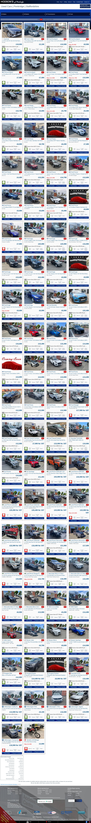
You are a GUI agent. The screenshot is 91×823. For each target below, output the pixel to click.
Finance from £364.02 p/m (10, 279)
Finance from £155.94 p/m (33, 80)
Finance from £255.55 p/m (78, 647)
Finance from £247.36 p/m (77, 46)
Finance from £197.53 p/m (55, 213)
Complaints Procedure (82, 819)
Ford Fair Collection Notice (73, 819)
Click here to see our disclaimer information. (8, 784)
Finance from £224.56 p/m (10, 113)
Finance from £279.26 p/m (11, 346)
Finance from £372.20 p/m (33, 246)
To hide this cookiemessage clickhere (4, 818)
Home (58, 1)
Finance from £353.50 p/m (77, 246)
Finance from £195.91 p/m (55, 647)
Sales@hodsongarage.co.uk (14, 804)
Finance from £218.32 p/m (77, 681)
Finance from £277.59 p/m (55, 614)
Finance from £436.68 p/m (55, 246)
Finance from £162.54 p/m (33, 647)
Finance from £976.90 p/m (55, 548)
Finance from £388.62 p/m (55, 446)
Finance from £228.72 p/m (77, 80)
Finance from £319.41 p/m (11, 46)
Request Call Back (17, 52)
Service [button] (69, 1)
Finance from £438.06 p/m (77, 714)
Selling (65, 1)
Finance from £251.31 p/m (11, 379)
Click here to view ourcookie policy (7, 816)
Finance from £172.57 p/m (55, 146)
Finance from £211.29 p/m (10, 313)
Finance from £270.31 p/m (10, 412)
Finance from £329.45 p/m (78, 446)
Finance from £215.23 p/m (56, 412)
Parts (74, 1)
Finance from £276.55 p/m (77, 379)
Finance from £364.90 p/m (10, 647)
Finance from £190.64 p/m (11, 477)
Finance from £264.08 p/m (77, 179)
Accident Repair (79, 1)
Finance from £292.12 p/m (55, 279)
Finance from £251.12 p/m (56, 179)
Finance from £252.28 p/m (77, 211)
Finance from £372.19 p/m (55, 313)
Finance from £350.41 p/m (33, 279)
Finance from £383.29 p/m (78, 313)
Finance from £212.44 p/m (33, 213)
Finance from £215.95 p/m (11, 679)
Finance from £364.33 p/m (10, 714)
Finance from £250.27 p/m (78, 346)
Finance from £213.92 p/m (77, 113)
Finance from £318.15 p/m (33, 179)
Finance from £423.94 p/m (55, 714)
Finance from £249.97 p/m (33, 379)
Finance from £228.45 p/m (33, 113)
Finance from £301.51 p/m (33, 681)
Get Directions (78, 800)
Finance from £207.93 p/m (10, 213)
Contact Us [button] (86, 1)
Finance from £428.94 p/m (55, 581)
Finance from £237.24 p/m (56, 379)
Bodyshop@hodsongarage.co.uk (15, 807)
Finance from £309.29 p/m (33, 714)
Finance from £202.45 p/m (56, 80)
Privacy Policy (66, 819)
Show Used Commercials (85, 7)
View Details (7, 52)
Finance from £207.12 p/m (33, 146)
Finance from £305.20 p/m (77, 279)
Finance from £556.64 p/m (10, 446)
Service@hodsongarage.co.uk (14, 805)
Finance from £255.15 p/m (33, 479)
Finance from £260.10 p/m (33, 346)
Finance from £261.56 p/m (56, 346)
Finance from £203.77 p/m (55, 113)
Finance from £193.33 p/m (56, 46)
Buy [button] (61, 1)
